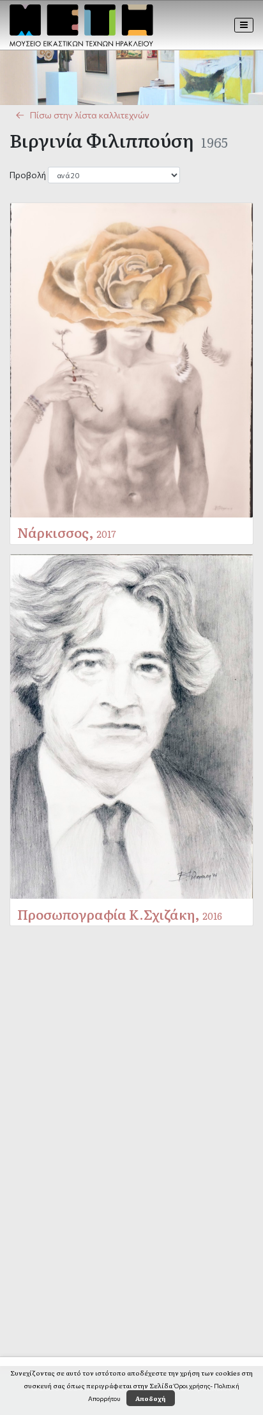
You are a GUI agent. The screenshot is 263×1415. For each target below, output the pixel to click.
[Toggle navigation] (244, 25)
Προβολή (28, 174)
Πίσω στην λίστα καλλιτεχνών (89, 114)
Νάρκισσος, (66, 532)
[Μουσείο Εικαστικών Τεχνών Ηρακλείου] (81, 25)
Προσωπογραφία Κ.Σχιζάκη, (119, 914)
